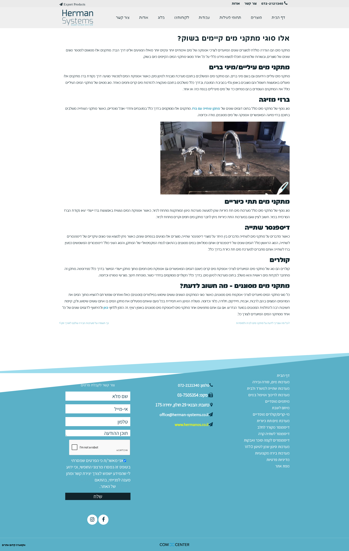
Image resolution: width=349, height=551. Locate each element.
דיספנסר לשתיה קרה (274, 433)
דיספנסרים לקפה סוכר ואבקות (267, 440)
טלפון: (193, 385)
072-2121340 (272, 4)
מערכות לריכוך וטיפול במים (269, 394)
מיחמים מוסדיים (277, 401)
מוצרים (256, 17)
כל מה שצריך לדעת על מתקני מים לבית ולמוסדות (262, 323)
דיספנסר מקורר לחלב (273, 427)
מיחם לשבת (281, 407)
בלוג (161, 17)
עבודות (204, 17)
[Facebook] (103, 520)
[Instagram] (92, 520)
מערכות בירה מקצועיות (272, 453)
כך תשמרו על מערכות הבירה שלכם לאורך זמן (85, 323)
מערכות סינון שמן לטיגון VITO (267, 446)
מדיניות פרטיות (278, 459)
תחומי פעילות (230, 17)
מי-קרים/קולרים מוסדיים (271, 414)
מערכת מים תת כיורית (273, 420)
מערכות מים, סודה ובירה (271, 381)
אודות (236, 4)
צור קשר (250, 4)
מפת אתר (282, 466)
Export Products (74, 4)
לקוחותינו (181, 17)
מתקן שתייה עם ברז (206, 108)
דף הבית (278, 17)
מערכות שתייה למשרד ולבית (268, 388)
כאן (105, 308)
